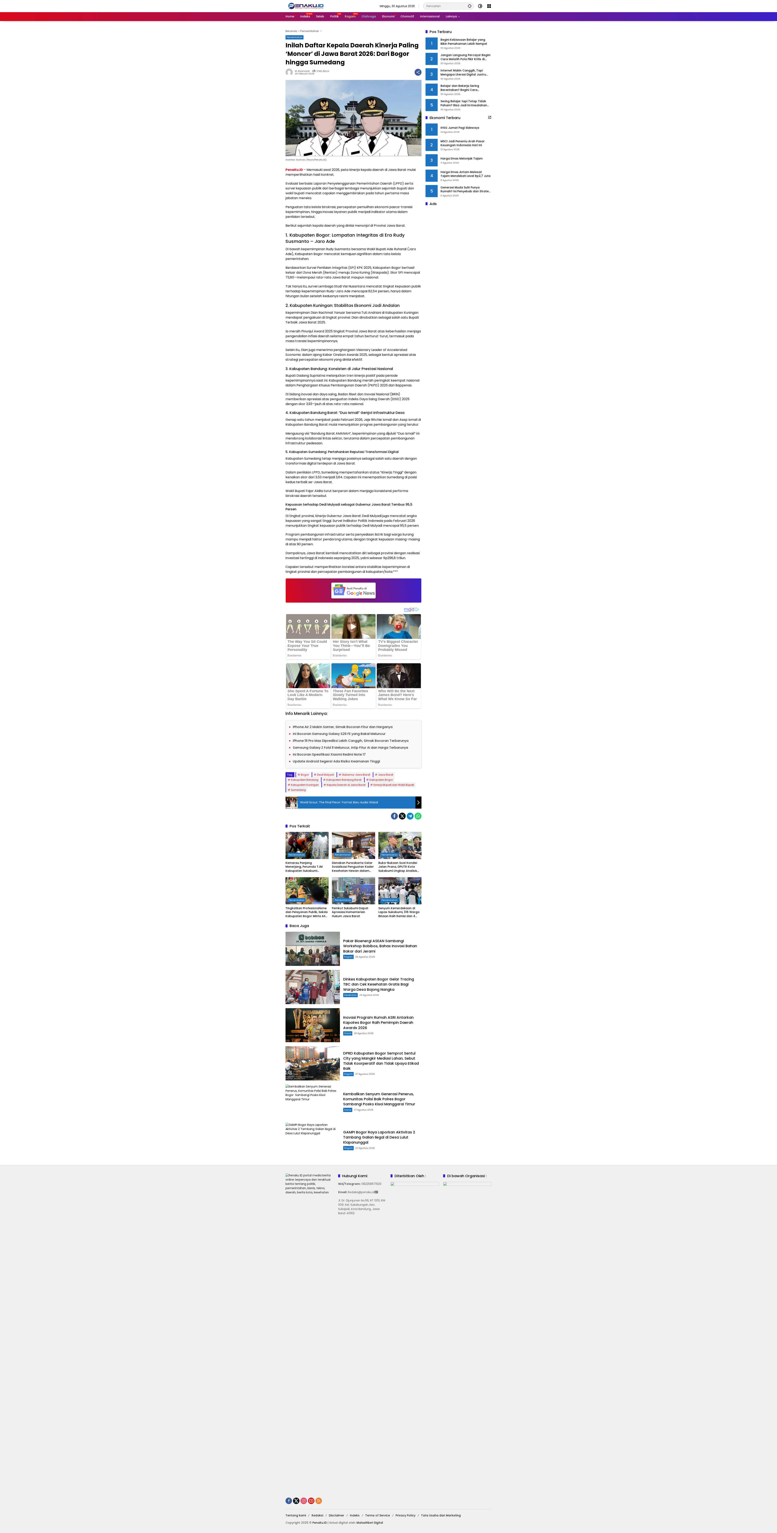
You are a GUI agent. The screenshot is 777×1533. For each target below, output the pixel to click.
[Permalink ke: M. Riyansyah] (290, 72)
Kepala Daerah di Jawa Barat (346, 785)
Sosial (347, 1033)
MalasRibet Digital (370, 1523)
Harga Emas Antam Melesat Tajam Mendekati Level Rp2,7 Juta (465, 174)
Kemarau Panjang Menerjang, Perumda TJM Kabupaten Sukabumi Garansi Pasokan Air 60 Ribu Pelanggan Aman (306, 867)
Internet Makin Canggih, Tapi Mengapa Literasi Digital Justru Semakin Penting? (463, 73)
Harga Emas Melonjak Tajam (462, 159)
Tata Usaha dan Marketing (441, 1515)
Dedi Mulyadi (325, 775)
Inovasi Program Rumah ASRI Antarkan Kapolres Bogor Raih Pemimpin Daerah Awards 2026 (378, 1022)
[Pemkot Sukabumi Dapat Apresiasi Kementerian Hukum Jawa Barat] (353, 890)
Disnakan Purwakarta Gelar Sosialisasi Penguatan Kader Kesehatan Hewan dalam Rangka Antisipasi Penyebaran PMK (353, 867)
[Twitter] (402, 816)
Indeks (355, 1515)
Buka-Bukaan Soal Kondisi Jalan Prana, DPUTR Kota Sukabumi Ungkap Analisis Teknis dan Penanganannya (398, 867)
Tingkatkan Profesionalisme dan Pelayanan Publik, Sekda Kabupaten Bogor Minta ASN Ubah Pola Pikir (307, 912)
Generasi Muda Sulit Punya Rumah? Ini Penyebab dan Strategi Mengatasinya (466, 189)
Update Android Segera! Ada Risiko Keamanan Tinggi (336, 761)
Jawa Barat (385, 775)
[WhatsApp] (418, 816)
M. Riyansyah (302, 71)
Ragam (348, 956)
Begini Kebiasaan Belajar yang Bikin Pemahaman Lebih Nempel (464, 42)
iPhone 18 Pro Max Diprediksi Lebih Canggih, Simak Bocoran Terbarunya (351, 740)
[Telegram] (410, 816)
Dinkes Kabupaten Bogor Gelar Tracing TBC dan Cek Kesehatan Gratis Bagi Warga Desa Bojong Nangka (378, 984)
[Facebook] (394, 816)
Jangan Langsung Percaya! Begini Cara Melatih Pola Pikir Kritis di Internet (465, 57)
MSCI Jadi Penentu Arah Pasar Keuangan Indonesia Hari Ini (463, 143)
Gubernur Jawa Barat (356, 775)
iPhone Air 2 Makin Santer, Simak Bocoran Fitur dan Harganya (343, 727)
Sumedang (298, 790)
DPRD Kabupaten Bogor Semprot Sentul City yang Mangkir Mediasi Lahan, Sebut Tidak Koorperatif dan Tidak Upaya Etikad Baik (381, 1061)
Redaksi (317, 1515)
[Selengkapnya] (489, 117)
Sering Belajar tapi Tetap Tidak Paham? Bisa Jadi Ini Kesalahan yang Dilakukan (464, 103)
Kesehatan (350, 995)
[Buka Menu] (489, 6)
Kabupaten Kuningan (305, 785)
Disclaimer (336, 1515)
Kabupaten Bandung (304, 780)
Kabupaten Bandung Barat (343, 780)
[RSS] (318, 1501)
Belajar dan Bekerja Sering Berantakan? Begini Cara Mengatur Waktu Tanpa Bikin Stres (466, 88)
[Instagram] (303, 1501)
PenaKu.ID (294, 169)
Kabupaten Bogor (381, 780)
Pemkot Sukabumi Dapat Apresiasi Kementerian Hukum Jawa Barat (350, 912)
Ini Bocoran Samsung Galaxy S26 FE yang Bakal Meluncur (339, 733)
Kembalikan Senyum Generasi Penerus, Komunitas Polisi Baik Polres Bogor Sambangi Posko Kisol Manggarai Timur (379, 1099)
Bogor (305, 775)
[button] (470, 6)
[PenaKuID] (306, 6)
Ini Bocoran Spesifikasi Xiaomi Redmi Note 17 (329, 754)
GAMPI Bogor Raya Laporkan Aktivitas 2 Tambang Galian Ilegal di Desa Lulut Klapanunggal (379, 1137)
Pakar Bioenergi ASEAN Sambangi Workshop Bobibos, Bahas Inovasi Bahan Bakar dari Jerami (380, 946)
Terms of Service (377, 1515)
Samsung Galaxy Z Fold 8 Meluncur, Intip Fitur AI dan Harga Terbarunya (350, 747)
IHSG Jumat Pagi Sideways (460, 128)
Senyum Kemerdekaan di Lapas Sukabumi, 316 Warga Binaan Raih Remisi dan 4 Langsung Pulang (398, 912)
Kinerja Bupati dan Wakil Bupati (394, 785)
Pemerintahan (295, 37)
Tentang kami (296, 1515)
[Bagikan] (418, 72)
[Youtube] (311, 1501)
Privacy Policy (405, 1515)
